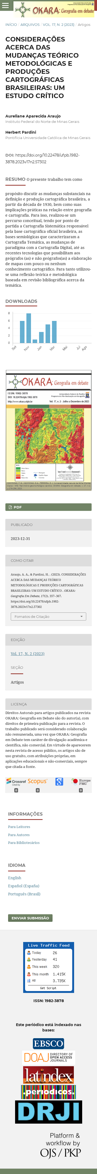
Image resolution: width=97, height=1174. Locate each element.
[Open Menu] (5, 5)
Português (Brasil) (24, 893)
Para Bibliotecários (24, 842)
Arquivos (30, 24)
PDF (17, 507)
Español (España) (23, 885)
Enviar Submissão (30, 918)
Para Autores (19, 834)
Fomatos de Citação (32, 616)
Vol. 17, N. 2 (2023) (58, 24)
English (14, 877)
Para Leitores (19, 826)
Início (11, 24)
